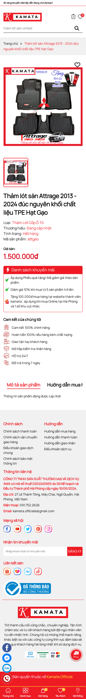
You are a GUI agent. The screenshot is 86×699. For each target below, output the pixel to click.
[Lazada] (17, 571)
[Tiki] (27, 571)
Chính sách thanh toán (20, 431)
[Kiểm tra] (73, 16)
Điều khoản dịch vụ (57, 449)
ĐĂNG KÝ (74, 551)
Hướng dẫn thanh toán (60, 437)
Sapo (54, 682)
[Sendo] (38, 571)
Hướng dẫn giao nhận (59, 443)
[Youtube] (17, 528)
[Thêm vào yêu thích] (77, 65)
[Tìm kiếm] (77, 28)
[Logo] (22, 17)
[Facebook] (7, 528)
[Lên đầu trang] (76, 668)
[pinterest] (38, 528)
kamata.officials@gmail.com (33, 511)
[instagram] (48, 528)
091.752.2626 (30, 505)
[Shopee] (7, 571)
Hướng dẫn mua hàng (59, 431)
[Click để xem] (43, 106)
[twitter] (27, 528)
